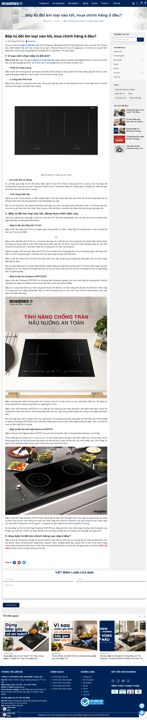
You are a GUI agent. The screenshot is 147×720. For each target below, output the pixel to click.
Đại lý (85, 3)
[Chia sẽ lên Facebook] (14, 562)
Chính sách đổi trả (60, 677)
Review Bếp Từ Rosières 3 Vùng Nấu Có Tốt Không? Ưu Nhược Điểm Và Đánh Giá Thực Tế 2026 (134, 130)
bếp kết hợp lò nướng (125, 89)
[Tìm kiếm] (140, 40)
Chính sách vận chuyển (62, 680)
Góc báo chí (120, 98)
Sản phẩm (73, 3)
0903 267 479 (17, 706)
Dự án (94, 3)
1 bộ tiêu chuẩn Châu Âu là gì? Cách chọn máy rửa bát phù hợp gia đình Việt (135, 147)
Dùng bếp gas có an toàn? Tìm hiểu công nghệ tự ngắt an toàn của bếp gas (135, 111)
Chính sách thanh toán (62, 689)
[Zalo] (142, 705)
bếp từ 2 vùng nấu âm (44, 60)
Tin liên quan (10, 615)
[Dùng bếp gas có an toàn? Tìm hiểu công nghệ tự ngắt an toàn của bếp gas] (119, 112)
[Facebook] (113, 681)
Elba (130, 94)
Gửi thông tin (11, 605)
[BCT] (92, 702)
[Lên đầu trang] (142, 699)
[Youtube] (123, 681)
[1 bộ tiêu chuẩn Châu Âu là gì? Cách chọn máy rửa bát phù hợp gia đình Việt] (119, 149)
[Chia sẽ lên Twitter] (24, 562)
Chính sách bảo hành (61, 686)
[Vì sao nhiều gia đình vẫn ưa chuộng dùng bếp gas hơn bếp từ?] (119, 122)
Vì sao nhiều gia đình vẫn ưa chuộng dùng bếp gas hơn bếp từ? (135, 120)
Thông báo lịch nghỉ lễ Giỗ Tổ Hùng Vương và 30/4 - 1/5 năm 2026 (135, 138)
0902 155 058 (17, 685)
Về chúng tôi (58, 3)
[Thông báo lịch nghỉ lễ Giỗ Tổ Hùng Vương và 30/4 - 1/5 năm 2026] (119, 139)
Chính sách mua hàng (61, 683)
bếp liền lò (120, 94)
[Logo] (12, 3)
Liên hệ (116, 3)
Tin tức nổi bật (121, 106)
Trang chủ (44, 3)
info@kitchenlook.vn (16, 687)
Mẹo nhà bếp (135, 98)
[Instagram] (128, 681)
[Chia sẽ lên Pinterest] (19, 562)
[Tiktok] (118, 681)
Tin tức (104, 3)
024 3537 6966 (30, 685)
